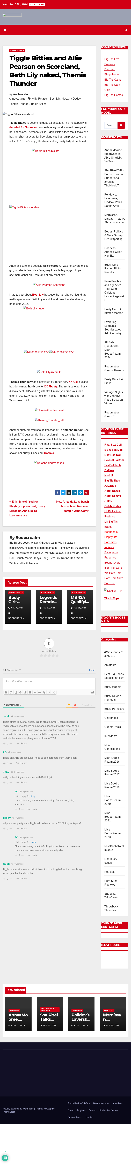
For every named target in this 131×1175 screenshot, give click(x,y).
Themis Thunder (19, 103)
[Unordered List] (30, 692)
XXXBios (110, 485)
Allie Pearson (40, 98)
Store (70, 1110)
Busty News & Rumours (47, 1009)
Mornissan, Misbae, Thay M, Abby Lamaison (114, 218)
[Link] (44, 692)
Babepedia (111, 552)
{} (49, 692)
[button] (126, 30)
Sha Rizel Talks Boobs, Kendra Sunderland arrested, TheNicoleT (114, 178)
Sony (32, 796)
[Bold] (6, 692)
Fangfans (81, 1110)
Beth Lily (55, 98)
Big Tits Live (111, 59)
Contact (92, 1110)
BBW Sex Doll (113, 449)
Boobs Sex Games (108, 1110)
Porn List (109, 583)
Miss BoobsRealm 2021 (112, 817)
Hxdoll (108, 475)
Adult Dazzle (112, 490)
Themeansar (9, 1112)
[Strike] (20, 692)
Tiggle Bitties (38, 103)
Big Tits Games (113, 95)
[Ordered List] (25, 692)
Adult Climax (112, 496)
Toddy (33, 842)
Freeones (110, 557)
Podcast (109, 871)
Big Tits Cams (112, 79)
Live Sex (89, 1117)
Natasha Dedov (71, 98)
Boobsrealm (20, 94)
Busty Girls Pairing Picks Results (112, 268)
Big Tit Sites (112, 480)
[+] (53, 692)
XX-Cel (73, 381)
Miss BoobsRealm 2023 (112, 833)
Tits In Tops (111, 598)
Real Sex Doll (113, 444)
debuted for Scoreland (23, 127)
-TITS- (108, 501)
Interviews (110, 736)
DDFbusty (50, 386)
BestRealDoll (112, 454)
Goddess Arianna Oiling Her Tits (113, 252)
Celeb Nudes (112, 506)
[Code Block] (39, 692)
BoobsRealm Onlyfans (79, 1103)
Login (92, 670)
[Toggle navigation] (66, 30)
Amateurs (110, 665)
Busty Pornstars (114, 708)
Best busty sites (101, 1103)
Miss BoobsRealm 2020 (112, 800)
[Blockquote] (34, 692)
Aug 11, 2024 (18, 1025)
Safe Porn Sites (113, 578)
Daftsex (109, 470)
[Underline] (15, 692)
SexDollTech (112, 465)
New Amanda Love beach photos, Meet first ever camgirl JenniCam (72, 506)
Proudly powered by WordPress (18, 1108)
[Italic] (11, 692)
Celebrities (111, 717)
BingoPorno (111, 74)
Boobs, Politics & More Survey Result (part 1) (113, 235)
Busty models (17, 50)
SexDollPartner (114, 460)
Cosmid (49, 453)
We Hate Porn (112, 573)
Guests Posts (112, 726)
